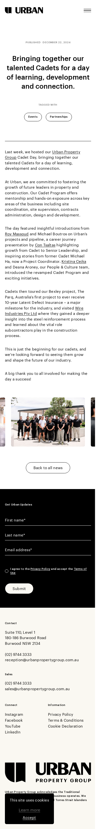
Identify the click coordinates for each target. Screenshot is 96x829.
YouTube (13, 726)
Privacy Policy (40, 569)
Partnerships (59, 116)
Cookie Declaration (65, 726)
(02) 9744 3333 (18, 654)
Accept (29, 817)
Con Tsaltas (45, 244)
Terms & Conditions (65, 720)
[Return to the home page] (24, 10)
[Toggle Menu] (87, 10)
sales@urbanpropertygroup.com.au (37, 688)
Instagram (14, 714)
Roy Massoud (17, 233)
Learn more (29, 809)
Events (33, 116)
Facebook (14, 720)
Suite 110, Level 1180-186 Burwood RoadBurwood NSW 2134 (26, 638)
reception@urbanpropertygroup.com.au (42, 659)
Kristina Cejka (74, 261)
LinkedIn (12, 731)
